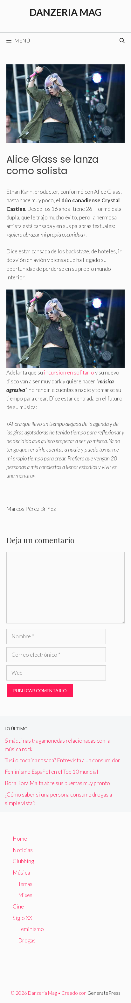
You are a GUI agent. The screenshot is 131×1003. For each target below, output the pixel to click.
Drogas (27, 940)
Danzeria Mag (66, 12)
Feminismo (31, 929)
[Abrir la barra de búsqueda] (122, 41)
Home (20, 838)
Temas (25, 884)
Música (21, 872)
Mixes (25, 895)
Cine (18, 906)
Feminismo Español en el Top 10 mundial (51, 771)
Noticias (23, 850)
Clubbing (23, 861)
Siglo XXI (23, 918)
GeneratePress (104, 993)
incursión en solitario (69, 372)
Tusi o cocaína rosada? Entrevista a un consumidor (62, 760)
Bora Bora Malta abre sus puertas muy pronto (57, 783)
